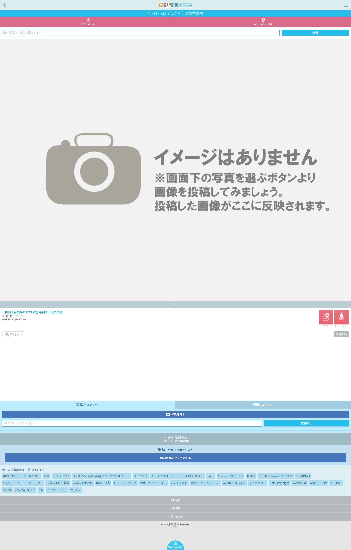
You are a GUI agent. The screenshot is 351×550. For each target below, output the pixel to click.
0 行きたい (16, 334)
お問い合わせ (175, 516)
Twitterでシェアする (178, 457)
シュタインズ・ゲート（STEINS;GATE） (177, 476)
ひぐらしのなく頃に (230, 476)
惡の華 (7, 490)
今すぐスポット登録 (263, 24)
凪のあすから (179, 483)
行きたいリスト (88, 24)
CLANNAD (303, 476)
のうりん (75, 490)
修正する (343, 334)
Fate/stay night (279, 483)
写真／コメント (87, 404)
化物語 (251, 476)
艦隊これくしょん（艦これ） (21, 476)
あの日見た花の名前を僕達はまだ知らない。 (101, 476)
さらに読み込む (175, 439)
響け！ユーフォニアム (205, 483)
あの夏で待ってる (234, 483)
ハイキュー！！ (57, 490)
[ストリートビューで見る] (341, 317)
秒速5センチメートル (153, 483)
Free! (210, 476)
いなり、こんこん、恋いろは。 (23, 483)
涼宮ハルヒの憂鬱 (58, 483)
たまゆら (336, 483)
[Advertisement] (176, 367)
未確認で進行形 (83, 483)
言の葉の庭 (299, 483)
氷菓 (46, 476)
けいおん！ (141, 476)
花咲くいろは (318, 483)
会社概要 (175, 508)
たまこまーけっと (125, 483)
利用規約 (175, 500)
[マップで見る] (326, 317)
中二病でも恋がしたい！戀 (276, 476)
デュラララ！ (257, 483)
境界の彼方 (103, 483)
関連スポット (263, 404)
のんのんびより (25, 490)
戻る (4, 5)
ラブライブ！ (61, 476)
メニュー (346, 5)
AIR (41, 490)
